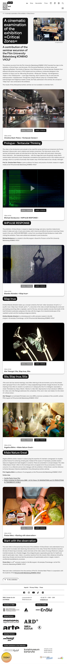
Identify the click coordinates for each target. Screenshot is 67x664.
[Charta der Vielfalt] (46, 658)
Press (46, 3)
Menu (62, 8)
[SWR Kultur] (28, 627)
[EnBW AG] (44, 609)
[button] (49, 29)
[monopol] (11, 621)
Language (58, 3)
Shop (31, 3)
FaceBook (24, 592)
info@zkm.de (44, 599)
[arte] (11, 628)
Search (62, 3)
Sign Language (54, 3)
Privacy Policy (34, 587)
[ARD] (31, 621)
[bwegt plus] (8, 639)
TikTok (38, 592)
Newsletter (38, 3)
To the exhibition (12, 580)
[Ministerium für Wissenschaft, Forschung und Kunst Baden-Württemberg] (11, 609)
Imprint (26, 587)
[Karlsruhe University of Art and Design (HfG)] (11, 650)
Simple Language (50, 3)
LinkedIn (42, 592)
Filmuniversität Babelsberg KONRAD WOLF (27, 573)
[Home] (9, 5)
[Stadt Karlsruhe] (26, 610)
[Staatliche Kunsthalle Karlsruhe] (48, 651)
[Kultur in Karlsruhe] (39, 627)
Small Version (27, 130)
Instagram (28, 592)
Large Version (40, 130)
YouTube (33, 592)
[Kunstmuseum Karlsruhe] (31, 651)
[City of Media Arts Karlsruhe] (61, 658)
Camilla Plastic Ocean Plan (12, 478)
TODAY (6, 657)
